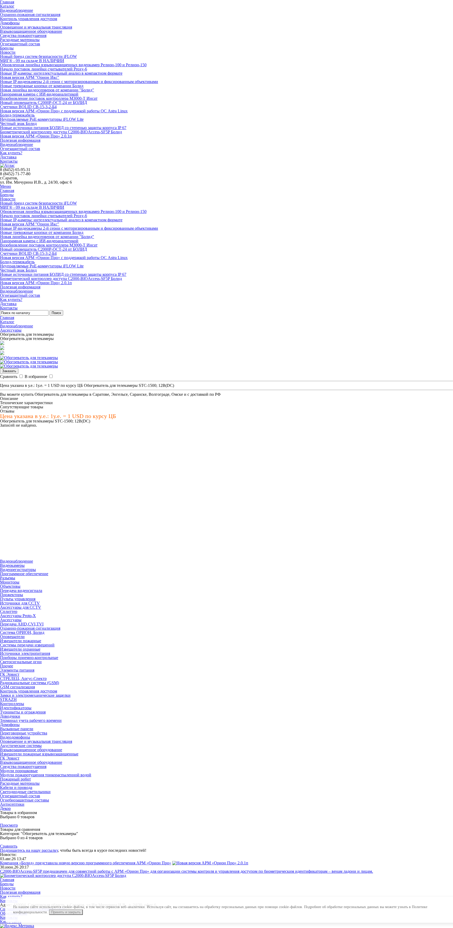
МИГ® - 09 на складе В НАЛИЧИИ (32, 60)
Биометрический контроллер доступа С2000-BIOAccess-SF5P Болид (61, 132)
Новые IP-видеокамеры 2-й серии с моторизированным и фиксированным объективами (79, 81)
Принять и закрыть (66, 912)
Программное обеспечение (24, 574)
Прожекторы (11, 594)
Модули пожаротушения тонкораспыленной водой (45, 775)
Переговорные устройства (23, 733)
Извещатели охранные (20, 649)
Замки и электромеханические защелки (35, 695)
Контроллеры (12, 703)
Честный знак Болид (18, 123)
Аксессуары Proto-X (18, 615)
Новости (7, 52)
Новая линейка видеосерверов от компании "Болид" (47, 90)
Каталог (7, 6)
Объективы (10, 586)
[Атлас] (7, 165)
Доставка (8, 157)
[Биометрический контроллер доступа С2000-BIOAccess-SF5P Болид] (63, 875)
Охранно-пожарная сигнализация (30, 14)
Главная (7, 190)
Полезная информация (20, 140)
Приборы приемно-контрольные (29, 657)
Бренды (7, 48)
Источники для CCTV (20, 603)
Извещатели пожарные (20, 641)
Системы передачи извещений (27, 645)
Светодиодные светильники (25, 791)
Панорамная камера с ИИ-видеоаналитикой (39, 94)
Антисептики (12, 804)
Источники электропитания (25, 653)
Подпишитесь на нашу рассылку (29, 850)
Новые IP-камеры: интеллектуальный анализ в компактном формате (61, 73)
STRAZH (8, 699)
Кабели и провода (16, 787)
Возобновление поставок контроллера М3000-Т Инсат (49, 98)
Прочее (6, 666)
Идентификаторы (15, 708)
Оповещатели (12, 636)
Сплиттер (8, 611)
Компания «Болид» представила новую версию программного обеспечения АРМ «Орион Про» (85, 863)
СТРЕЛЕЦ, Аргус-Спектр (23, 678)
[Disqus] (226, 492)
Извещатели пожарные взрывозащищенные (39, 754)
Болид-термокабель (17, 115)
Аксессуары (10, 330)
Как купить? (11, 153)
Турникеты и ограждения (23, 712)
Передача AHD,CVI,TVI (22, 624)
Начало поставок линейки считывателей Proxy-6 (43, 69)
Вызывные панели (16, 729)
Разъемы (7, 578)
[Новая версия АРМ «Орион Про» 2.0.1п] (210, 863)
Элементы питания (17, 670)
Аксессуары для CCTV (20, 607)
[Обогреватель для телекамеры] (29, 357)
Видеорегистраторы (18, 569)
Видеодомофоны (15, 737)
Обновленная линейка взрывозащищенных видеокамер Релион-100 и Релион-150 (73, 65)
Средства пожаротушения (23, 35)
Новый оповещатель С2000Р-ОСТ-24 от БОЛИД (43, 102)
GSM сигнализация (17, 687)
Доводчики (10, 716)
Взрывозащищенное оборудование (31, 31)
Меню (5, 186)
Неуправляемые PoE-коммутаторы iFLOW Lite (42, 119)
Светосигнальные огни (21, 662)
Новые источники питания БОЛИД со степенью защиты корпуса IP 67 (63, 127)
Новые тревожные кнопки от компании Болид (41, 86)
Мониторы (9, 582)
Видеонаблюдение (16, 10)
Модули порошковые (19, 770)
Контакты (9, 161)
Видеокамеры (12, 565)
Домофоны (10, 23)
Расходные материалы (20, 39)
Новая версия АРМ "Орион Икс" (29, 77)
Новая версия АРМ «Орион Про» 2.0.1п (36, 136)
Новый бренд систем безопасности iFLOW (38, 56)
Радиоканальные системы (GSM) (29, 682)
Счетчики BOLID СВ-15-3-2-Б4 (28, 107)
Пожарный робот (15, 779)
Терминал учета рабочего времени (31, 720)
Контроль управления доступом (28, 19)
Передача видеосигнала (21, 590)
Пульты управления (17, 599)
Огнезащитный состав (20, 44)
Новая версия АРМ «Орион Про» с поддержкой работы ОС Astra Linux (64, 111)
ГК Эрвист (9, 674)
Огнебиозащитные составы (24, 800)
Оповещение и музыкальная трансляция (36, 27)
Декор (5, 808)
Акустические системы (21, 745)
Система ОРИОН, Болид (22, 632)
